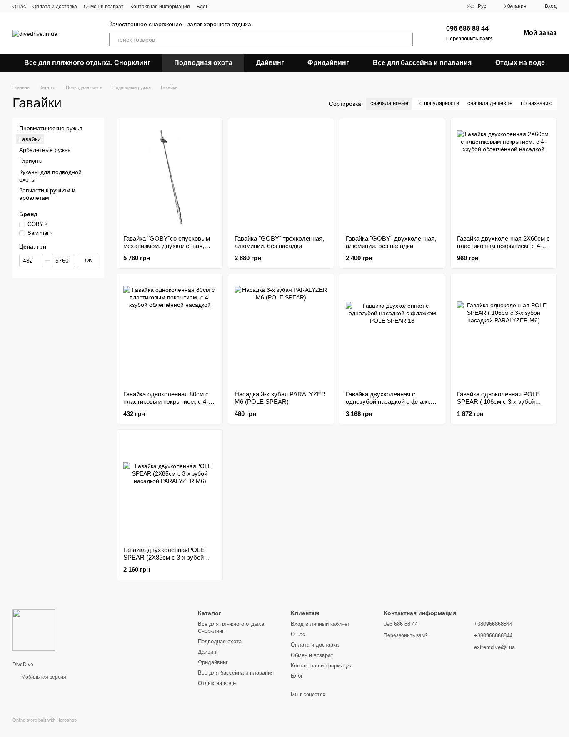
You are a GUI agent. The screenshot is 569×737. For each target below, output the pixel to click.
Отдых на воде (520, 62)
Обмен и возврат (104, 7)
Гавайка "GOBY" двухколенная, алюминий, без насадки (391, 242)
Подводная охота (203, 62)
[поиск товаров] (406, 39)
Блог (202, 7)
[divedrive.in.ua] (33, 629)
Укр (470, 6)
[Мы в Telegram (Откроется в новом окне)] (249, 6)
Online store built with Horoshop (44, 719)
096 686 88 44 (467, 28)
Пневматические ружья (50, 128)
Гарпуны (30, 161)
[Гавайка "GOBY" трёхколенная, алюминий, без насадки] (281, 176)
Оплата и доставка (54, 7)
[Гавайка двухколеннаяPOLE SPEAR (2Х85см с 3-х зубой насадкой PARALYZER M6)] (169, 488)
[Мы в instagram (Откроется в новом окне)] (239, 6)
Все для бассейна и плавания (422, 62)
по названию (536, 103)
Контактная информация (160, 7)
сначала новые (389, 103)
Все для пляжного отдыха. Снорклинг (87, 62)
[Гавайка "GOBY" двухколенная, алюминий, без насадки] (392, 176)
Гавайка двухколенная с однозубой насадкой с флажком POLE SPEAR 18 (392, 402)
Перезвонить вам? (469, 39)
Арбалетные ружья (45, 150)
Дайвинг (270, 62)
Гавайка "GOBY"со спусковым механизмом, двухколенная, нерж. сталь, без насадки (166, 246)
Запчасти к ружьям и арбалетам (47, 194)
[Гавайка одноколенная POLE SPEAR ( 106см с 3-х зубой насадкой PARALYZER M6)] (503, 332)
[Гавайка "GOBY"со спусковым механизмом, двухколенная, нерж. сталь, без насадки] (169, 176)
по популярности (438, 103)
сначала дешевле (489, 103)
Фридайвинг (328, 62)
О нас (19, 7)
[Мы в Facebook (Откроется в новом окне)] (219, 6)
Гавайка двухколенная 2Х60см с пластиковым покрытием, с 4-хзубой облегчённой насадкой (503, 246)
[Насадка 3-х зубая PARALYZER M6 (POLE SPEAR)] (281, 332)
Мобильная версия (43, 677)
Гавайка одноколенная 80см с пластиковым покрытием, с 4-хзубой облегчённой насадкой (166, 402)
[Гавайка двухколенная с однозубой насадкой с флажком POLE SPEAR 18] (392, 332)
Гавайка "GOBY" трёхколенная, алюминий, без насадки (279, 242)
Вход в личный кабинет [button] (320, 624)
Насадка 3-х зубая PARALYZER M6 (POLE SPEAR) (280, 398)
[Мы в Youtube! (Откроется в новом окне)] (229, 6)
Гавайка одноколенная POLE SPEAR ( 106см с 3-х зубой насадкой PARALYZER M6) (498, 402)
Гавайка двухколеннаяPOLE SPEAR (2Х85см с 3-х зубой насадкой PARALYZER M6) (164, 557)
